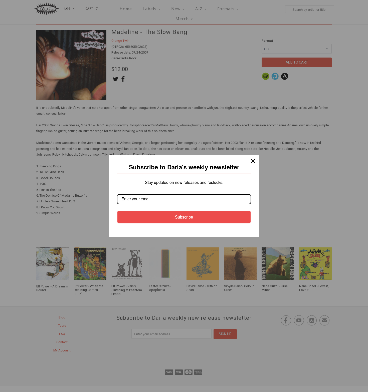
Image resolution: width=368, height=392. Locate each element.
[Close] (253, 161)
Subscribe (184, 217)
